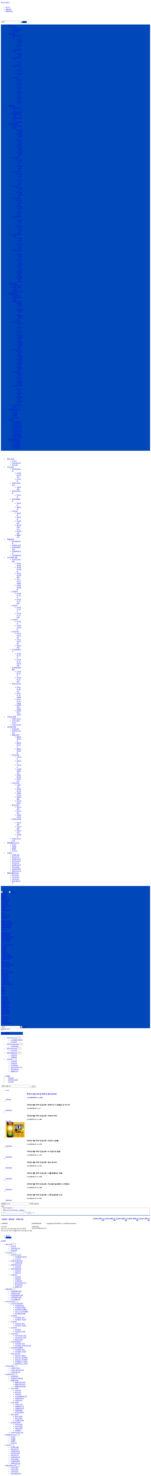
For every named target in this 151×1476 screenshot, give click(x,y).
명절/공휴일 (19, 1410)
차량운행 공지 (19, 1398)
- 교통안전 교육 (15, 1293)
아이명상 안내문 (20, 194)
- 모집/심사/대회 (15, 1422)
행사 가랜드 (19, 1418)
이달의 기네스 (17, 285)
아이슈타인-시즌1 (20, 202)
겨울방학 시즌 (19, 1408)
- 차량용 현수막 (15, 1451)
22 (20, 1210)
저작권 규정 (19, 1219)
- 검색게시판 (14, 1376)
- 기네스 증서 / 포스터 (17, 1370)
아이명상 (16, 186)
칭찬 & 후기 (16, 442)
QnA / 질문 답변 (6, 1023)
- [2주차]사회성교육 (16, 1261)
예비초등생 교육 (6, 933)
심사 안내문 (19, 1426)
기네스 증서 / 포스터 (7, 964)
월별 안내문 (17, 301)
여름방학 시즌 (19, 1406)
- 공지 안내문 (14, 1388)
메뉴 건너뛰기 (5, 2)
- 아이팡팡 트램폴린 (16, 1347)
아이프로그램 (13, 124)
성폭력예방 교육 (6, 939)
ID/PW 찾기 (9, 11)
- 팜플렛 (12, 1441)
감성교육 (18, 1277)
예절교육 (18, 1273)
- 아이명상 (13, 1327)
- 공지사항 (13, 1250)
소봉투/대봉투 (17, 435)
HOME (8, 1076)
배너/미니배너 (17, 427)
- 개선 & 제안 (14, 1469)
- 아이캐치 (13, 1321)
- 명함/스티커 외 (15, 1463)
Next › (22, 1210)
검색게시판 (16, 295)
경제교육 (18, 1279)
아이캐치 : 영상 (20, 176)
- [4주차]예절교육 (15, 1269)
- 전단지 (12, 1437)
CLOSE (3, 1241)
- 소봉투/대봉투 (15, 1461)
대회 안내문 (19, 1428)
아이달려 (16, 158)
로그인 (8, 7)
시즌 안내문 (17, 349)
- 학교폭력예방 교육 (16, 1295)
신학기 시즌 (19, 1404)
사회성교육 (18, 1263)
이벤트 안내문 (19, 1420)
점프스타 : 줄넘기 (20, 256)
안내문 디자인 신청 (7, 984)
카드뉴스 (16, 417)
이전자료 (16, 78)
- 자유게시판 (14, 1471)
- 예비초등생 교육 (15, 1291)
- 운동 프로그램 (15, 1353)
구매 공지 (18, 1394)
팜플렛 (15, 415)
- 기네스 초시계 (15, 1372)
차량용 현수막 (17, 425)
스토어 (10, 419)
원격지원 (11, 1219)
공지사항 (16, 31)
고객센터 (4, 1219)
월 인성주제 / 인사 (20, 94)
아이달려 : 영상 (20, 162)
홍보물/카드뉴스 (14, 409)
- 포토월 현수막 (15, 1457)
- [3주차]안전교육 (15, 1265)
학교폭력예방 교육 (7, 937)
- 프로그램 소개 (15, 1248)
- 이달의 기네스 (15, 1368)
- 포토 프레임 (14, 1459)
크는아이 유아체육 (7, 945)
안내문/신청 (12, 293)
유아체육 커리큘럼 (20, 142)
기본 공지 (18, 1390)
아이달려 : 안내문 (20, 168)
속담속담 (18, 1271)
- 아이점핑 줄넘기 (15, 1341)
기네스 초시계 (17, 291)
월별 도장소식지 (20, 311)
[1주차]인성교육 (6, 921)
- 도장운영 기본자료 (16, 1378)
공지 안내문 (17, 321)
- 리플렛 (12, 1439)
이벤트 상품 (17, 421)
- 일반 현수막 (14, 1449)
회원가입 (8, 9)
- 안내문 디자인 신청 (16, 1432)
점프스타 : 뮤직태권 (20, 268)
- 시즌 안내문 (14, 1402)
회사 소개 (11, 25)
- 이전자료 (13, 1275)
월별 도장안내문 (20, 305)
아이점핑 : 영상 (20, 222)
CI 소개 (15, 27)
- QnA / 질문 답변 (15, 1473)
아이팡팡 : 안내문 (20, 246)
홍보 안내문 (19, 1339)
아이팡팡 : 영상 (20, 240)
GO (29, 1212)
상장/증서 (18, 1430)
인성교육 (11, 34)
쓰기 (2, 1206)
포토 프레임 (17, 433)
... (18, 1210)
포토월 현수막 (17, 431)
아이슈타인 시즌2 (20, 208)
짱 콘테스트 (19, 1285)
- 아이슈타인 (14, 1333)
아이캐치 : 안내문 (20, 182)
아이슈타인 (16, 198)
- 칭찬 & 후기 (14, 1467)
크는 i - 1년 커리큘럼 (20, 148)
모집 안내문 (19, 1424)
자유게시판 (16, 446)
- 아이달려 (13, 1315)
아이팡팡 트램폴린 (7, 957)
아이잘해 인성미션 (20, 42)
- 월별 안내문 (14, 1380)
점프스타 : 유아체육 (20, 262)
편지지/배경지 (19, 1412)
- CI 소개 (13, 1246)
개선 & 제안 (16, 444)
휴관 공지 (18, 1392)
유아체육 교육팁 (20, 136)
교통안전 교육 (17, 112)
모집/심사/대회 (5, 982)
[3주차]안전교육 (6, 925)
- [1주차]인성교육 (15, 1255)
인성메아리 (18, 1281)
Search (4, 1204)
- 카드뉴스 (13, 1443)
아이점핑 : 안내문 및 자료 (23, 1345)
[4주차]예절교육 (6, 927)
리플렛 (15, 413)
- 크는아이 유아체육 (16, 1303)
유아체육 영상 (19, 1305)
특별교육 (11, 106)
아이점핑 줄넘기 (6, 955)
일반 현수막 (17, 423)
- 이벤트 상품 (14, 1447)
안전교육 (18, 1267)
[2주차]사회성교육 (6, 923)
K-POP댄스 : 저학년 (20, 273)
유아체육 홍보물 (20, 154)
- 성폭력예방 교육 (15, 1297)
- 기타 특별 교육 (15, 1299)
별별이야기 (18, 1287)
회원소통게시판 (14, 440)
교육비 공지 (19, 1400)
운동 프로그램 (5, 959)
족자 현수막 (17, 429)
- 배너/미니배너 (15, 1453)
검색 (33, 1086)
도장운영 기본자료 (7, 972)
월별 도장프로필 (20, 317)
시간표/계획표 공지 (20, 337)
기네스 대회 (12, 283)
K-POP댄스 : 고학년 (20, 279)
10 (16, 1210)
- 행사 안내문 (14, 1414)
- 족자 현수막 (14, 1455)
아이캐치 (16, 172)
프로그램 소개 (17, 29)
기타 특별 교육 (17, 122)
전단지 (15, 411)
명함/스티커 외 (17, 437)
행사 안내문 (17, 371)
